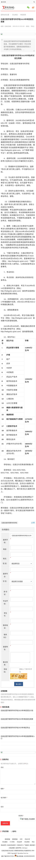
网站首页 (3, 845)
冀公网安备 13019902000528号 (26, 856)
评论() (32, 26)
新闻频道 (7, 839)
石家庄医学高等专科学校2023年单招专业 (15, 727)
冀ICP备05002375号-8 (7, 856)
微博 (33, 7)
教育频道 (15, 839)
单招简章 (23, 15)
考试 (33, 842)
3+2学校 (12, 842)
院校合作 (20, 845)
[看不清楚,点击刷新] (27, 819)
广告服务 (26, 845)
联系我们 (32, 845)
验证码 (21, 815)
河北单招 (15, 15)
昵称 (2, 788)
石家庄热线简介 (11, 845)
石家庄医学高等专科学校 (9, 523)
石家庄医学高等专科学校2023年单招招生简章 (17, 719)
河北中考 (27, 839)
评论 (2, 767)
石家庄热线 (8, 26)
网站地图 (12, 848)
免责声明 (18, 848)
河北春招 (4, 842)
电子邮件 (4, 797)
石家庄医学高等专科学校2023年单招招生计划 (17, 710)
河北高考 (19, 842)
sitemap (24, 848)
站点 (2, 806)
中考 (21, 839)
